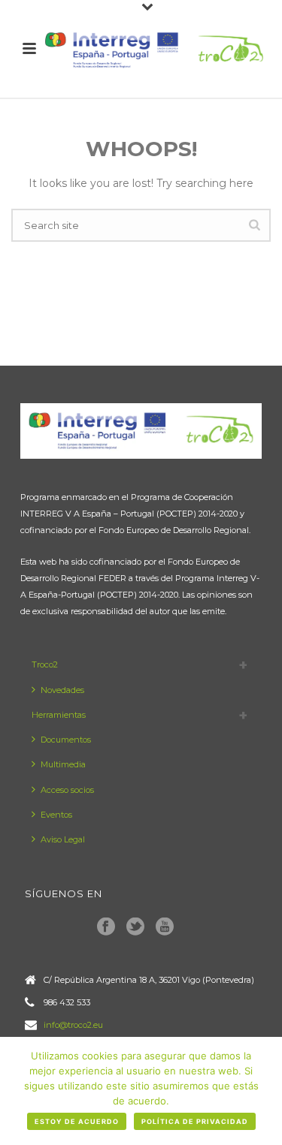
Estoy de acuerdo (77, 1121)
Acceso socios (67, 790)
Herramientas (59, 715)
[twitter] (135, 927)
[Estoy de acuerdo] (263, 1090)
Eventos (56, 814)
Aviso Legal (63, 839)
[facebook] (106, 927)
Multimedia (63, 764)
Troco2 (45, 664)
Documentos (66, 739)
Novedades (62, 690)
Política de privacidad (194, 1121)
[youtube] (165, 927)
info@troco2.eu (73, 1025)
